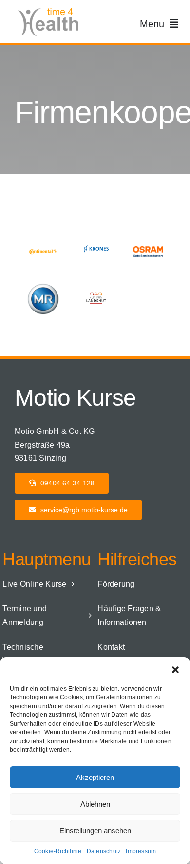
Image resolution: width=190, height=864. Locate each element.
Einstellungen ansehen (95, 831)
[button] (175, 669)
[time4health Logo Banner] (51, 8)
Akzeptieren (95, 777)
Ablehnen (95, 804)
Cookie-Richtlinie (58, 851)
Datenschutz (104, 851)
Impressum (141, 851)
